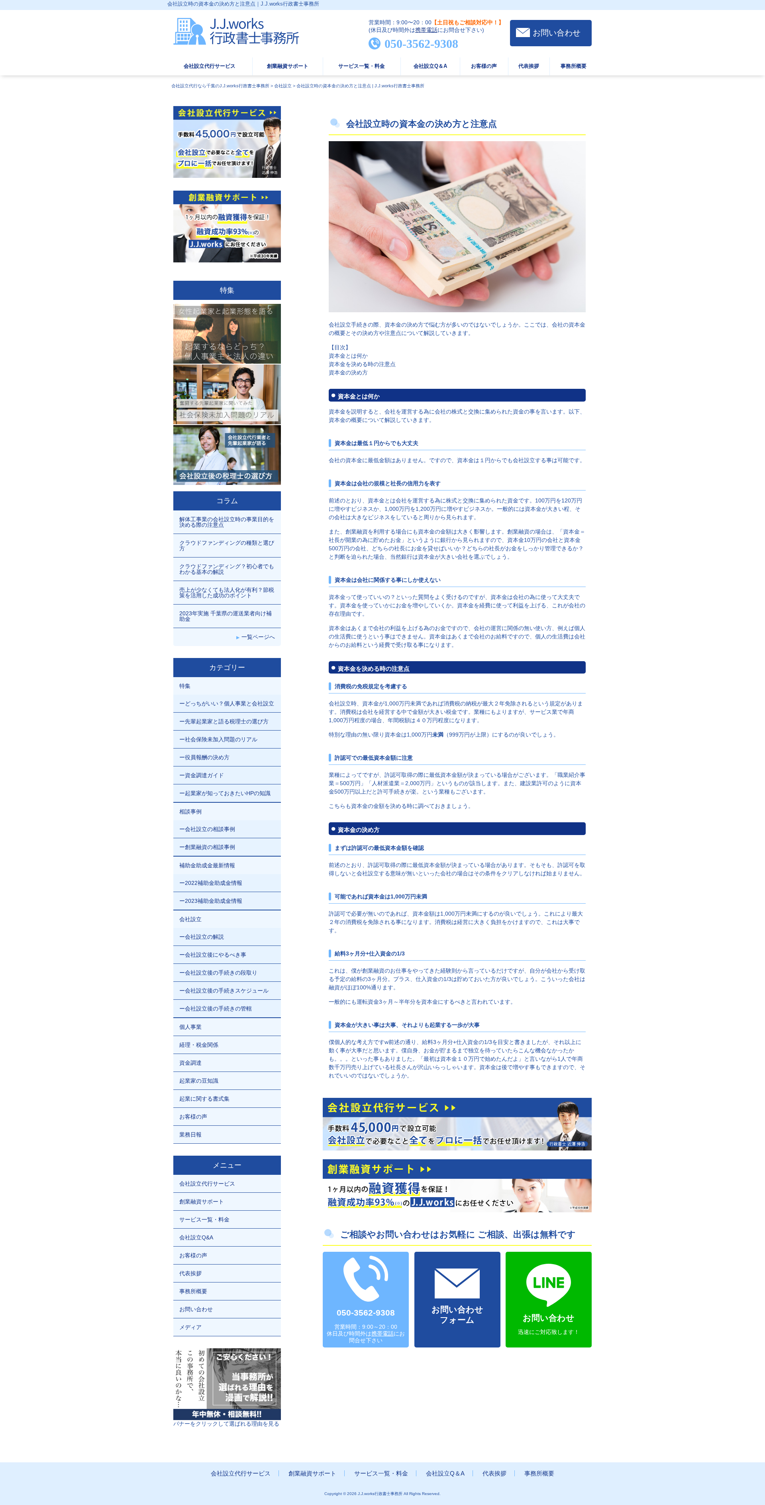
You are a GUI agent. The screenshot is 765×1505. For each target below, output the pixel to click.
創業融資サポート (287, 66)
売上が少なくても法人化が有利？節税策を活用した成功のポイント (226, 593)
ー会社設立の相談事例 (207, 829)
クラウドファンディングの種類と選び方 (226, 546)
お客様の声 (484, 66)
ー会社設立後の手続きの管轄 (215, 1008)
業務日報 (190, 1134)
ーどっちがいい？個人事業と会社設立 (226, 703)
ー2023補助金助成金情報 (210, 901)
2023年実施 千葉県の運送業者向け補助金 (225, 616)
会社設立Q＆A (430, 66)
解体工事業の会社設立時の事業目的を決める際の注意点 (226, 522)
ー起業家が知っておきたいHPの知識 (225, 793)
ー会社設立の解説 (201, 937)
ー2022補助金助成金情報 (210, 883)
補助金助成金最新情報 (207, 865)
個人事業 (190, 1027)
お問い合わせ (557, 32)
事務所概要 (573, 66)
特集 (184, 686)
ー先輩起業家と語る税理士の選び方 (224, 721)
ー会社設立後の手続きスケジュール (224, 990)
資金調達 (190, 1063)
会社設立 (190, 919)
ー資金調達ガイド (201, 775)
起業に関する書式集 (204, 1098)
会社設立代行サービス (209, 66)
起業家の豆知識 (198, 1081)
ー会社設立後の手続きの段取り (218, 972)
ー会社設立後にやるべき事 (212, 954)
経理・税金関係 (198, 1045)
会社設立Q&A (196, 1237)
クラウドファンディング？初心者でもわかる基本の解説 (226, 569)
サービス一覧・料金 (361, 66)
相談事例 (190, 811)
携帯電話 (426, 30)
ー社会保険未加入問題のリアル (218, 739)
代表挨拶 (528, 66)
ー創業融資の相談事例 (207, 847)
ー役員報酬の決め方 (204, 757)
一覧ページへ (258, 637)
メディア (190, 1327)
